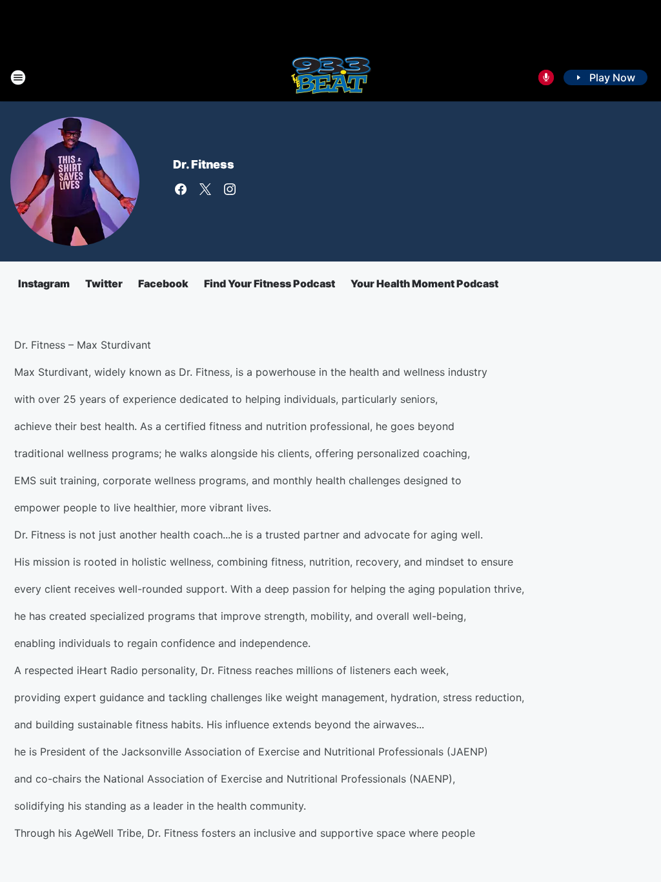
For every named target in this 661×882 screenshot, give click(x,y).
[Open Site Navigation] (18, 77)
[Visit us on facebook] (180, 189)
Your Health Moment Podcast (424, 283)
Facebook (163, 283)
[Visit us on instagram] (230, 189)
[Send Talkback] (546, 77)
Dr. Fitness (203, 164)
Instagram (44, 283)
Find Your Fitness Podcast (269, 283)
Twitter (104, 283)
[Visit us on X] (205, 189)
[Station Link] (330, 77)
